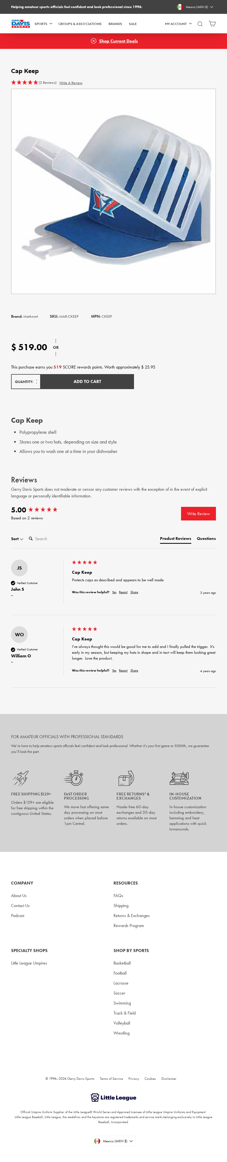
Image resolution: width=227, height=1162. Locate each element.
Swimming (122, 1003)
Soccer (119, 993)
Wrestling (122, 1033)
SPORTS (41, 23)
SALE (133, 23)
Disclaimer (168, 1078)
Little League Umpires (29, 963)
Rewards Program (129, 925)
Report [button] (123, 592)
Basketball (122, 963)
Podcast (17, 915)
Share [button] (134, 592)
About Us (19, 895)
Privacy (133, 1078)
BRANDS (115, 23)
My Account (176, 23)
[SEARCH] (200, 26)
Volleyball (122, 1023)
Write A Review (70, 82)
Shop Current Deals (118, 41)
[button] (33, 82)
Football (120, 973)
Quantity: (24, 381)
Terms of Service (111, 1078)
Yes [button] (114, 592)
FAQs (118, 895)
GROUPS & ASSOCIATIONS (80, 23)
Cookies (150, 1078)
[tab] (175, 540)
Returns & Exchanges (132, 915)
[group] (40, 510)
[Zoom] (113, 191)
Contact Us (20, 905)
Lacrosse (121, 983)
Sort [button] (15, 539)
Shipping (121, 905)
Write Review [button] (198, 514)
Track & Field (125, 1013)
